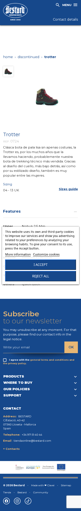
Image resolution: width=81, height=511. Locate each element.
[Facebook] (6, 501)
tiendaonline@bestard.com (32, 440)
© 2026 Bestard (14, 485)
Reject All (40, 276)
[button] (68, 189)
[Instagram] (17, 501)
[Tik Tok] (28, 501)
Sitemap (66, 485)
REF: (6, 141)
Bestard (22, 492)
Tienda (7, 492)
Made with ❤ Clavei (42, 485)
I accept (41, 264)
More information (18, 254)
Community (40, 492)
